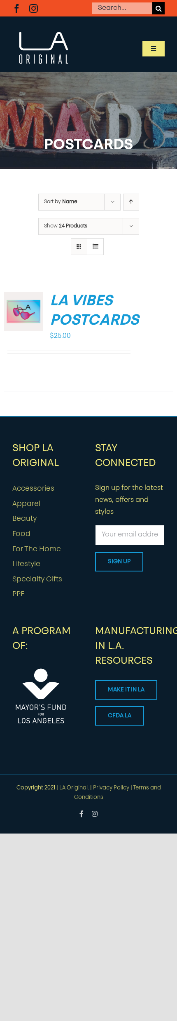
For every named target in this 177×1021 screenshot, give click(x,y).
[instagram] (33, 8)
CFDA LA (119, 716)
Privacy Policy (111, 788)
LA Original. (74, 788)
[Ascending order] (131, 202)
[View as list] (95, 247)
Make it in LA (126, 690)
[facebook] (16, 8)
